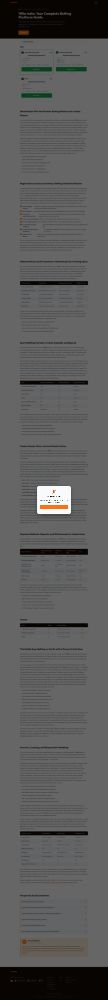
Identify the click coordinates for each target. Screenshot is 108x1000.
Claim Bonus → (54, 507)
